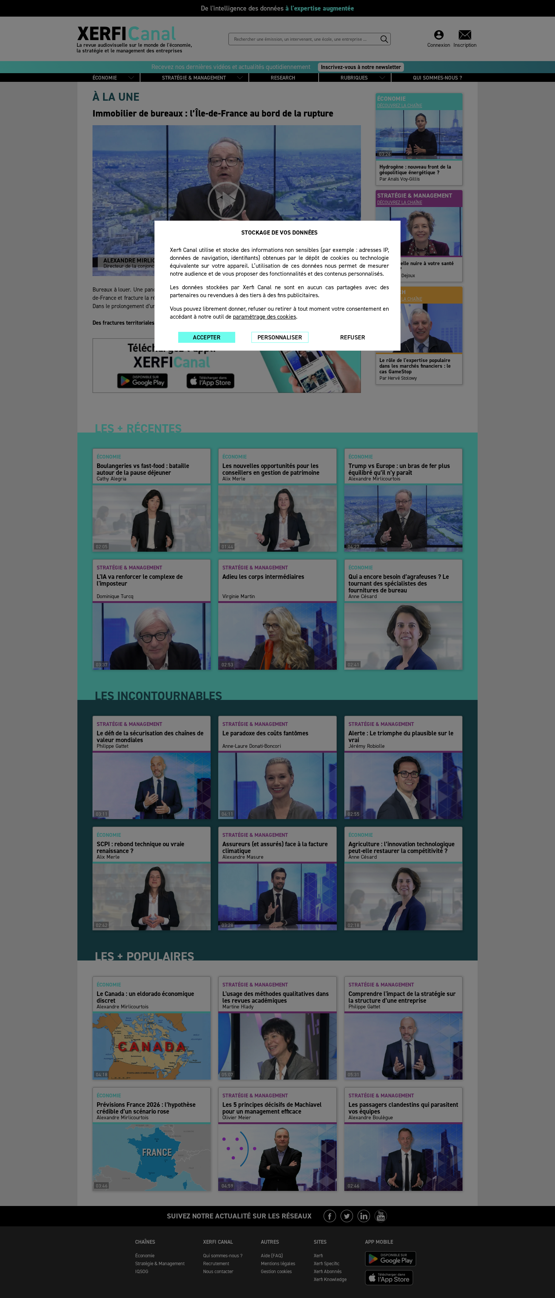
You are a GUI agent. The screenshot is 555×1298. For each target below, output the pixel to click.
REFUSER (352, 337)
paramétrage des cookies (264, 317)
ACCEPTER (206, 337)
